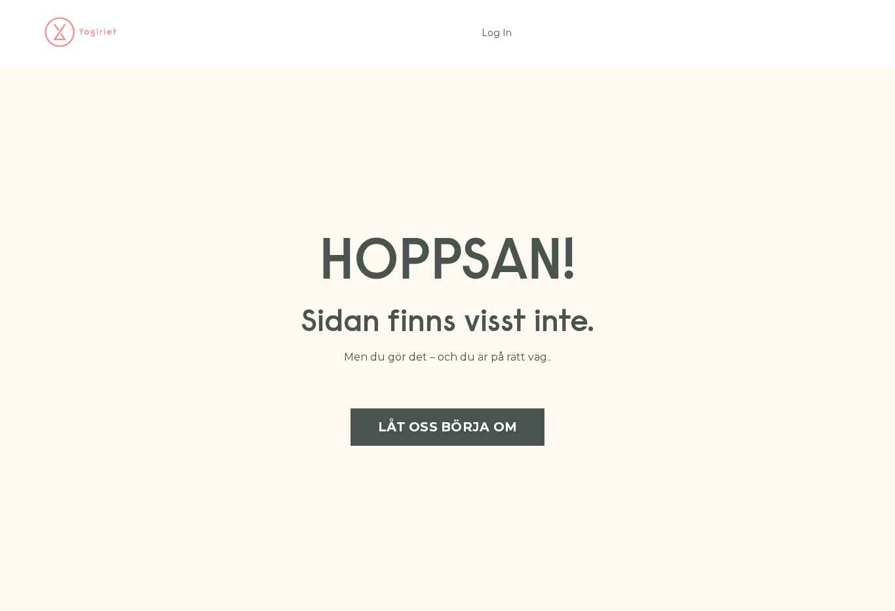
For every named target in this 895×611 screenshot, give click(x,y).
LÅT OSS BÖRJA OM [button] (447, 427)
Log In (497, 33)
